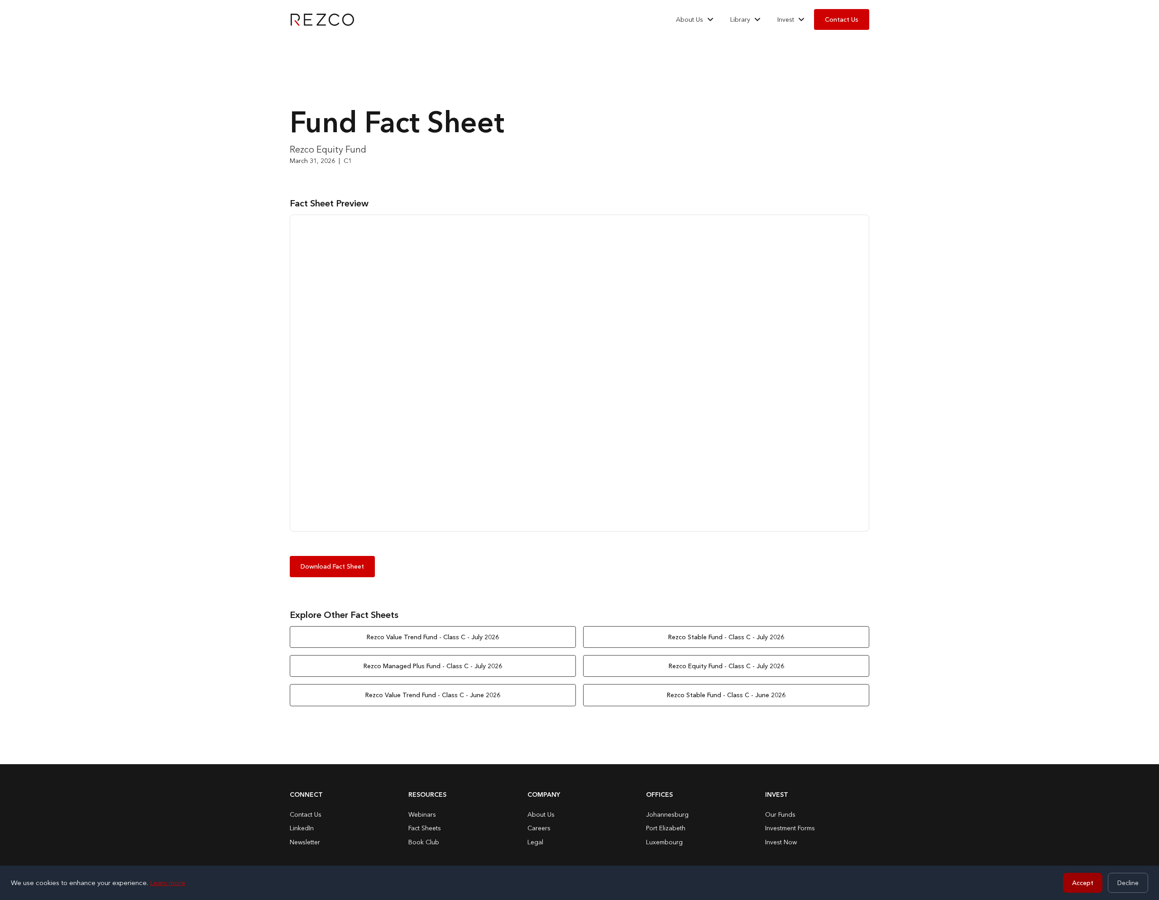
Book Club (423, 842)
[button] (695, 19)
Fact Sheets (424, 828)
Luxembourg (664, 842)
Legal (535, 842)
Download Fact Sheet (332, 566)
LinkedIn (302, 828)
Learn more (167, 882)
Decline (1128, 883)
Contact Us (841, 19)
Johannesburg (667, 814)
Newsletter (305, 842)
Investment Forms (790, 828)
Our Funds (780, 814)
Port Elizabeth (665, 828)
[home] (322, 20)
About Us (541, 814)
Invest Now (781, 842)
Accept (1082, 883)
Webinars (422, 814)
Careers (539, 828)
